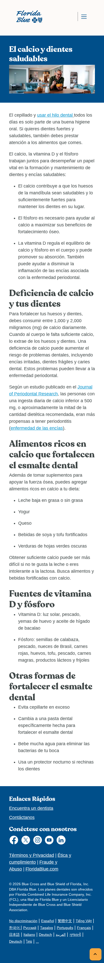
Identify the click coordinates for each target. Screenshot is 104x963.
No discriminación (23, 921)
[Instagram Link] (39, 841)
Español (47, 921)
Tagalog (46, 928)
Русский (29, 928)
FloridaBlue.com (41, 869)
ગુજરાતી (75, 935)
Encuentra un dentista (31, 808)
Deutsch (45, 935)
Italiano (29, 935)
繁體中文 (65, 921)
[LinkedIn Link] (62, 841)
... (37, 941)
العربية (61, 935)
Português (65, 928)
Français (84, 928)
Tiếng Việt (84, 921)
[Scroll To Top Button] (95, 954)
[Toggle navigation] (84, 16)
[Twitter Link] (27, 841)
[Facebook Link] (15, 841)
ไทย (29, 941)
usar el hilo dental (55, 115)
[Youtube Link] (50, 841)
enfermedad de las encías (37, 428)
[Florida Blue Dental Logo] (27, 16)
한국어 (15, 928)
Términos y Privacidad (31, 855)
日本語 (14, 935)
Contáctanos (22, 817)
